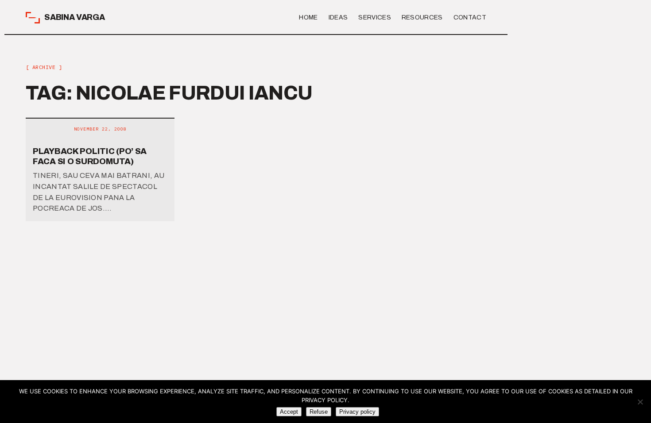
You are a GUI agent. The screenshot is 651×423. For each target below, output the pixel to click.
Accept (289, 411)
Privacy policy (357, 411)
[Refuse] (640, 401)
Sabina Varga (74, 17)
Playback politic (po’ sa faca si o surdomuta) (90, 156)
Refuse (319, 411)
